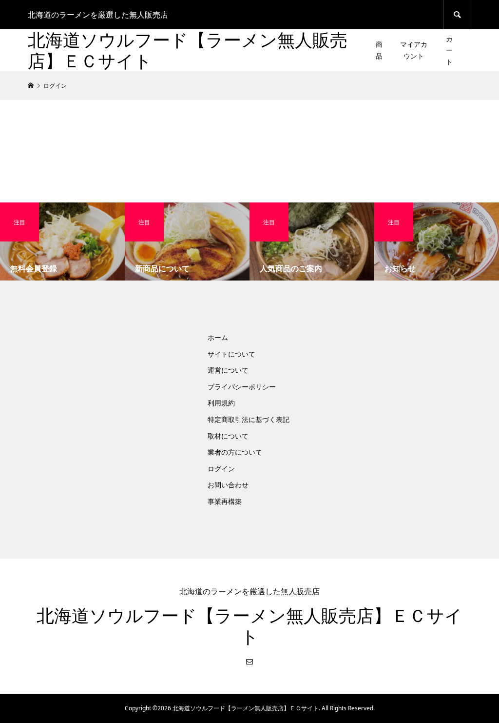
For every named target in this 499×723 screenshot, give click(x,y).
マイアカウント (413, 50)
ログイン (221, 468)
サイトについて (231, 354)
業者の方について (235, 452)
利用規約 (221, 402)
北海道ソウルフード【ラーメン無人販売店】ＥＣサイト (187, 50)
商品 (379, 50)
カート (449, 50)
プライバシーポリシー (242, 386)
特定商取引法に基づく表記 (248, 419)
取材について (228, 436)
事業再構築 (225, 501)
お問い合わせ (228, 484)
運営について (228, 370)
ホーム (218, 337)
